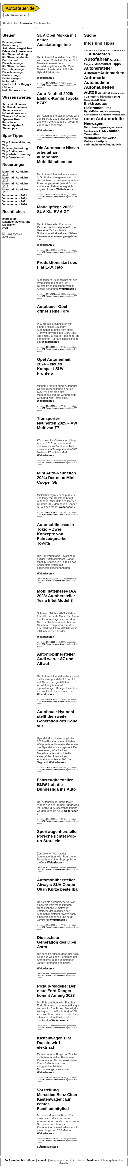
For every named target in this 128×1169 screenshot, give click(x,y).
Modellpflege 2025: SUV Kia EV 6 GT (55, 209)
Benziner (104, 92)
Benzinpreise (117, 93)
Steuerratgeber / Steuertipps (12, 127)
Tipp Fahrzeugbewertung (15, 147)
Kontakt (43, 1160)
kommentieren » (59, 85)
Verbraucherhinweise (100, 138)
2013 (91, 51)
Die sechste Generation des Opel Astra (56, 942)
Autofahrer (96, 59)
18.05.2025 (50, 136)
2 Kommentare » (59, 1141)
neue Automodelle (104, 118)
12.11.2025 (50, 83)
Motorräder (9, 81)
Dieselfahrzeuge (12, 72)
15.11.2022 (50, 868)
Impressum (9, 218)
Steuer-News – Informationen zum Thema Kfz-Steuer (14, 113)
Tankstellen (91, 134)
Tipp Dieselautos (13, 157)
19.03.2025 (50, 195)
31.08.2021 (50, 1139)
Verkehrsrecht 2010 (14, 204)
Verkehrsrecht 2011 (14, 201)
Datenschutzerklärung (16, 221)
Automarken (112, 73)
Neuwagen (93, 123)
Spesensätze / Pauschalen (11, 121)
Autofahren (99, 54)
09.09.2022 (50, 925)
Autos (90, 92)
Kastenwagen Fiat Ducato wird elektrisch (54, 1043)
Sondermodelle (92, 131)
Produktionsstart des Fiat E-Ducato (57, 264)
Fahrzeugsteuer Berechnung (12, 44)
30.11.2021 (50, 1026)
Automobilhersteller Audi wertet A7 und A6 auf (56, 659)
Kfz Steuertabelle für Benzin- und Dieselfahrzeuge (15, 60)
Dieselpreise (89, 100)
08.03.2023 (50, 768)
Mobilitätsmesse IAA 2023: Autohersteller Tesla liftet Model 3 (56, 596)
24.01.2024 (50, 512)
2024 (123, 51)
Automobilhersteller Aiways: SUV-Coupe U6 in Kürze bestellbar (58, 884)
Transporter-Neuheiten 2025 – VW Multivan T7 (57, 423)
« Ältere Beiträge (47, 1146)
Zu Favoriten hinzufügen (20, 1160)
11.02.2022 (50, 974)
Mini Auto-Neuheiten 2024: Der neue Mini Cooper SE (56, 478)
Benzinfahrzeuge (13, 69)
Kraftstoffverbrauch (113, 114)
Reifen (119, 127)
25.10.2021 (50, 1078)
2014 (95, 51)
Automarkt (95, 77)
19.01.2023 (50, 819)
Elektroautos (95, 103)
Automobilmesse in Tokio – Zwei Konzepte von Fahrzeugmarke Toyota (55, 533)
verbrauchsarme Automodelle (103, 144)
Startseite (26, 23)
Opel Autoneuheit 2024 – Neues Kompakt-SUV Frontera (53, 366)
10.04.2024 (50, 406)
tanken (114, 131)
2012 (86, 51)
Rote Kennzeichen (14, 90)
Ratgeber (110, 127)
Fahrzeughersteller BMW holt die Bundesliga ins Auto (56, 784)
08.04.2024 (50, 461)
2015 (100, 51)
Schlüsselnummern (14, 107)
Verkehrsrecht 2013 (14, 195)
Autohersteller (98, 68)
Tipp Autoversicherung (17, 142)
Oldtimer (7, 87)
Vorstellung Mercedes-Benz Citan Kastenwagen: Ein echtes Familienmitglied (57, 1099)
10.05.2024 (50, 347)
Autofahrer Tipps (108, 64)
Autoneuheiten (99, 87)
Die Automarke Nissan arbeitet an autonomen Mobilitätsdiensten (58, 154)
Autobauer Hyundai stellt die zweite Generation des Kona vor (57, 718)
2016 (105, 51)
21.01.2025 (50, 250)
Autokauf (92, 73)
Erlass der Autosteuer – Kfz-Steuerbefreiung (17, 53)
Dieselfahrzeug (110, 96)
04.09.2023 (50, 642)
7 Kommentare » (59, 976)
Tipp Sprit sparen (13, 151)
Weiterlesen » (45, 77)
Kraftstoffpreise (93, 114)
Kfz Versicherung (112, 112)
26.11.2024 (50, 294)
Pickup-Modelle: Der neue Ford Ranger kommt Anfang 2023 (56, 991)
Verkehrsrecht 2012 (14, 198)
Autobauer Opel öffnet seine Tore (53, 308)
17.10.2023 (50, 579)
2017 (109, 51)
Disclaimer (9, 224)
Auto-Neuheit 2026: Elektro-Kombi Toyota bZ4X (57, 98)
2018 (114, 51)
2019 (119, 51)
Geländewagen (11, 78)
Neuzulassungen (95, 127)
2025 (86, 55)
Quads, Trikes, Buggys (16, 84)
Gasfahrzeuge (11, 75)
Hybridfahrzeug (94, 111)
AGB (5, 227)
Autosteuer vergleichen (17, 48)
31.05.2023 (50, 699)
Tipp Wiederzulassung (16, 154)
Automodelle (96, 82)
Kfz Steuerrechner (13, 66)
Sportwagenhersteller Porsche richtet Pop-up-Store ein (57, 836)
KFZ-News (46, 85)
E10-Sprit (100, 100)
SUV (105, 131)
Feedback (93, 1160)
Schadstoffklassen (14, 104)
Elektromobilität (97, 108)
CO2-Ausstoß (91, 96)
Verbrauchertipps (95, 141)
